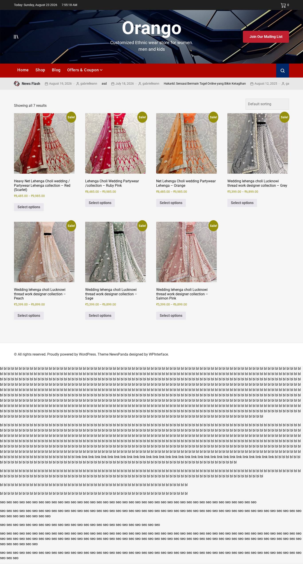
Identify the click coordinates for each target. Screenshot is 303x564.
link (78, 457)
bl (1, 368)
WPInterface (158, 354)
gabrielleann (72, 83)
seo (3, 502)
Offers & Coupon (83, 70)
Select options (29, 207)
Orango (151, 28)
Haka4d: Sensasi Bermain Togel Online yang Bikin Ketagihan (188, 83)
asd (87, 83)
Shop (40, 70)
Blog (56, 70)
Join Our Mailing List (266, 37)
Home (23, 70)
